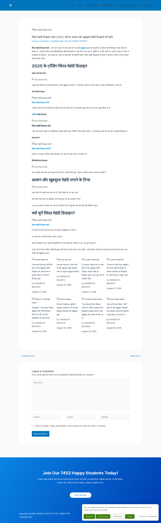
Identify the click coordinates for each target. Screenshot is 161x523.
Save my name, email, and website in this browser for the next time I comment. (70, 426)
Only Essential (103, 516)
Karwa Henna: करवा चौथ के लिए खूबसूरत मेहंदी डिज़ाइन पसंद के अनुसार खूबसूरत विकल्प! (68, 268)
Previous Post (26, 356)
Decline (130, 516)
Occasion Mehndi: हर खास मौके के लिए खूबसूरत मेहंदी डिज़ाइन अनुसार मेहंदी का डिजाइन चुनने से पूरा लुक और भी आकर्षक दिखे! (93, 271)
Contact (132, 5)
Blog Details (144, 5)
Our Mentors (107, 5)
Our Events (121, 5)
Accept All (89, 516)
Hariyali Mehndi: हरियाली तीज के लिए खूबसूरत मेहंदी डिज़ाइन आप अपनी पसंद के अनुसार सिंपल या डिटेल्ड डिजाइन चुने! (42, 271)
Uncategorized (56, 41)
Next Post (136, 356)
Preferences (117, 516)
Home (71, 5)
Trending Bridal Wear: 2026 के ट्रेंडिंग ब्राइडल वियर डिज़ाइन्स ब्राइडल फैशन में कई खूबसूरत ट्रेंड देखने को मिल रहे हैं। (92, 311)
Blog (80, 5)
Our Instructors (91, 5)
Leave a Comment (40, 41)
